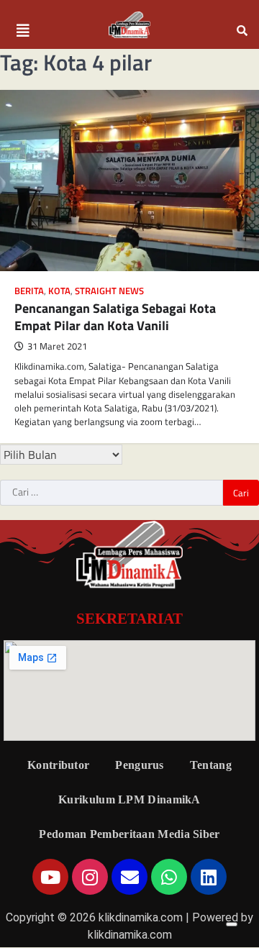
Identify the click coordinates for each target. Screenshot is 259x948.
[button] (23, 31)
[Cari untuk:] (111, 493)
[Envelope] (129, 877)
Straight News (109, 291)
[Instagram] (90, 877)
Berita (29, 291)
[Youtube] (50, 877)
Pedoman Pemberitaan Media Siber (129, 834)
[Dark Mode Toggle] (231, 924)
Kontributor (58, 765)
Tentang (211, 765)
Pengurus (139, 765)
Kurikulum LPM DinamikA (129, 799)
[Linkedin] (209, 877)
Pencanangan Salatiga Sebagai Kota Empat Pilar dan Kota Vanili (115, 316)
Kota (59, 291)
